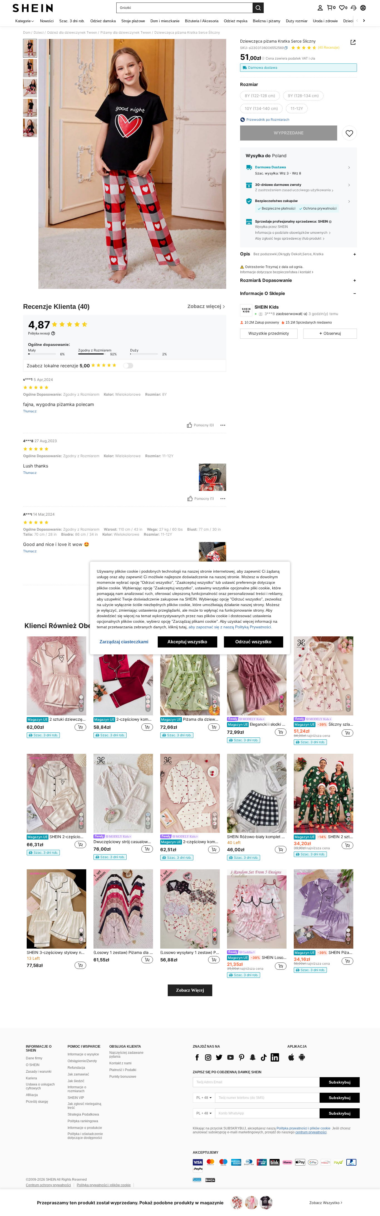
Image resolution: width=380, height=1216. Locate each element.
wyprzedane (288, 133)
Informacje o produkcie (85, 1128)
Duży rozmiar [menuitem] (296, 21)
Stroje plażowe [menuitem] (133, 21)
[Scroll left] (357, 21)
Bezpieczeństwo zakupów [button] (276, 201)
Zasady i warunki (38, 1072)
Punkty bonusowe (122, 1077)
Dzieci (39, 33)
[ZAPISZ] (349, 133)
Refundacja (76, 1068)
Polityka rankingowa (83, 1121)
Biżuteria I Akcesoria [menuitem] (201, 21)
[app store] (291, 1060)
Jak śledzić (76, 1081)
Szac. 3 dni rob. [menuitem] (72, 21)
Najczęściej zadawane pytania (126, 1055)
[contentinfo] (276, 1165)
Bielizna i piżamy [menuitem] (266, 21)
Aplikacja (297, 1046)
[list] (237, 1057)
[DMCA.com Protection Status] (210, 1180)
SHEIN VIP (76, 1098)
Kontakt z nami (120, 1063)
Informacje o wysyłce (83, 1054)
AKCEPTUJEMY (205, 1153)
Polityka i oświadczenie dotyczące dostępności (85, 1136)
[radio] (260, 96)
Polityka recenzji (39, 333)
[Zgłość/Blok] (222, 425)
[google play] (302, 1060)
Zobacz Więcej (190, 990)
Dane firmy (34, 1058)
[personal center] (320, 7)
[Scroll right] (364, 21)
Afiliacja (32, 1095)
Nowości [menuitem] (47, 21)
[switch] (128, 365)
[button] (353, 7)
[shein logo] (33, 8)
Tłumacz (30, 411)
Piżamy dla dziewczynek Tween (125, 33)
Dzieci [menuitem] (348, 21)
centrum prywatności (311, 1132)
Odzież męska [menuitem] (235, 21)
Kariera (31, 1078)
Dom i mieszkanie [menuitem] (164, 21)
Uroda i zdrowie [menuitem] (325, 21)
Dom (26, 33)
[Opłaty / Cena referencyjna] (263, 58)
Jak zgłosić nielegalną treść (84, 1106)
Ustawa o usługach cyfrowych (40, 1086)
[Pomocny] (189, 425)
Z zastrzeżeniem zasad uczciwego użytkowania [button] (293, 190)
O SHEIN (33, 1065)
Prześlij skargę (37, 1102)
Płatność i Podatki (122, 1070)
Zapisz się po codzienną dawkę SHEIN (227, 1072)
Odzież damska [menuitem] (103, 21)
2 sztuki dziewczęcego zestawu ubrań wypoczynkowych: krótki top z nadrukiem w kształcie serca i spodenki (57, 719)
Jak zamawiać (78, 1074)
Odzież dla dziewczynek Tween (72, 33)
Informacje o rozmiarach (77, 1089)
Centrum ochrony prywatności (48, 1185)
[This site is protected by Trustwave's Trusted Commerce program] (197, 1180)
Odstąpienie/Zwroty (82, 1061)
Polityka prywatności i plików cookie (303, 1128)
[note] (43, 735)
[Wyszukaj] (258, 8)
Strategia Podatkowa (83, 1114)
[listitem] (56, 689)
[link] (331, 7)
